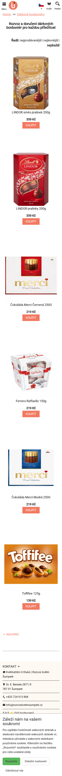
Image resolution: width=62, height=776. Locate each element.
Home (7, 14)
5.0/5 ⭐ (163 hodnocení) (18, 713)
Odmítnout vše (14, 770)
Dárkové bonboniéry (31, 14)
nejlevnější (51, 40)
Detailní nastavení (36, 761)
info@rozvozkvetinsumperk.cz (24, 705)
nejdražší (53, 45)
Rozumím (11, 761)
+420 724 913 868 (16, 697)
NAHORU (12, 634)
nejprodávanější (31, 40)
